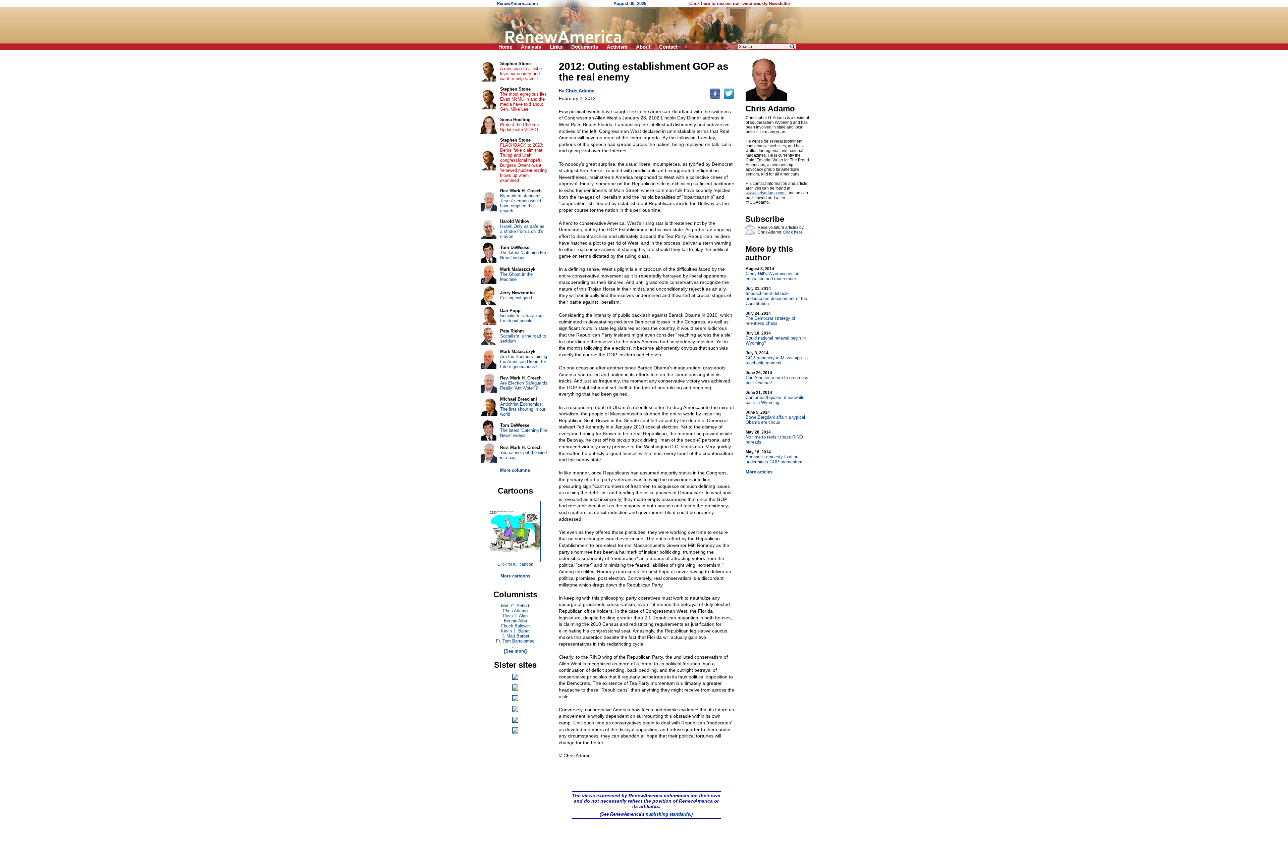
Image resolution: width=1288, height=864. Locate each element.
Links (556, 47)
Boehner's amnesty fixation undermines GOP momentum (774, 457)
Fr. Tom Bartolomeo (515, 641)
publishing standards (668, 814)
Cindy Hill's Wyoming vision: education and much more (773, 273)
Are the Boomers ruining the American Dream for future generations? (523, 361)
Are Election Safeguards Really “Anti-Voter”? (523, 385)
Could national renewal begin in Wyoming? (776, 338)
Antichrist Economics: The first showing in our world (522, 409)
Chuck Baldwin (515, 625)
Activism (617, 47)
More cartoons (515, 575)
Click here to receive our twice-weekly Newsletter (739, 3)
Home (505, 47)
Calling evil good (516, 297)
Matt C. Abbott (515, 605)
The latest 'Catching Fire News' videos (523, 255)
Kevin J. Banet (515, 630)
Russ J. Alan (515, 615)
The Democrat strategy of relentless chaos (770, 318)
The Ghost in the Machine (516, 277)
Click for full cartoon (515, 564)
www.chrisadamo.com (766, 193)
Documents (584, 47)
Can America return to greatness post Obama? (777, 377)
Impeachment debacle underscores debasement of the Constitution (776, 296)
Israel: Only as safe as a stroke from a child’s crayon (522, 231)
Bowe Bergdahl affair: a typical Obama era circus (775, 417)
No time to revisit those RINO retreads (774, 437)
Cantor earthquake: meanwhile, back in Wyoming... (776, 397)
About (643, 47)
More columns (515, 470)
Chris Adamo (515, 610)
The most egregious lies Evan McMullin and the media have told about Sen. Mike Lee (523, 102)
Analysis (531, 47)
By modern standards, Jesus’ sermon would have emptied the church (521, 203)
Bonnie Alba (515, 620)
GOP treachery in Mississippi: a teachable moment (777, 358)
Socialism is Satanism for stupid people (522, 318)
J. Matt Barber (515, 636)
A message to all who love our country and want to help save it (521, 73)
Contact (668, 47)
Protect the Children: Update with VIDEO (520, 127)
